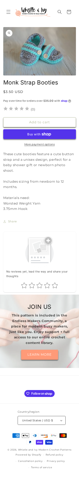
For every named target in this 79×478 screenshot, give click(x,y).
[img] (16, 109)
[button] (8, 12)
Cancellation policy (30, 461)
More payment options (39, 144)
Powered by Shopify (28, 454)
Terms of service (41, 467)
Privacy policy (56, 461)
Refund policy (54, 454)
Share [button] (12, 221)
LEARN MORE (39, 354)
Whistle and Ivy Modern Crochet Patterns (45, 449)
